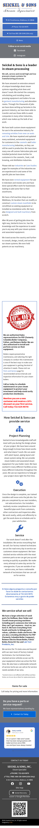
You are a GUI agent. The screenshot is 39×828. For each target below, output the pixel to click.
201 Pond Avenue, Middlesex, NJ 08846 (20, 780)
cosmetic (23, 142)
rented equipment (22, 179)
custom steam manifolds (21, 203)
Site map (19, 787)
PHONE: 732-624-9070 (20, 773)
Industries (19, 165)
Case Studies (31, 165)
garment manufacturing (14, 101)
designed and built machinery (18, 212)
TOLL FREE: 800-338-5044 (16, 776)
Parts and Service (10, 371)
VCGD (10, 822)
